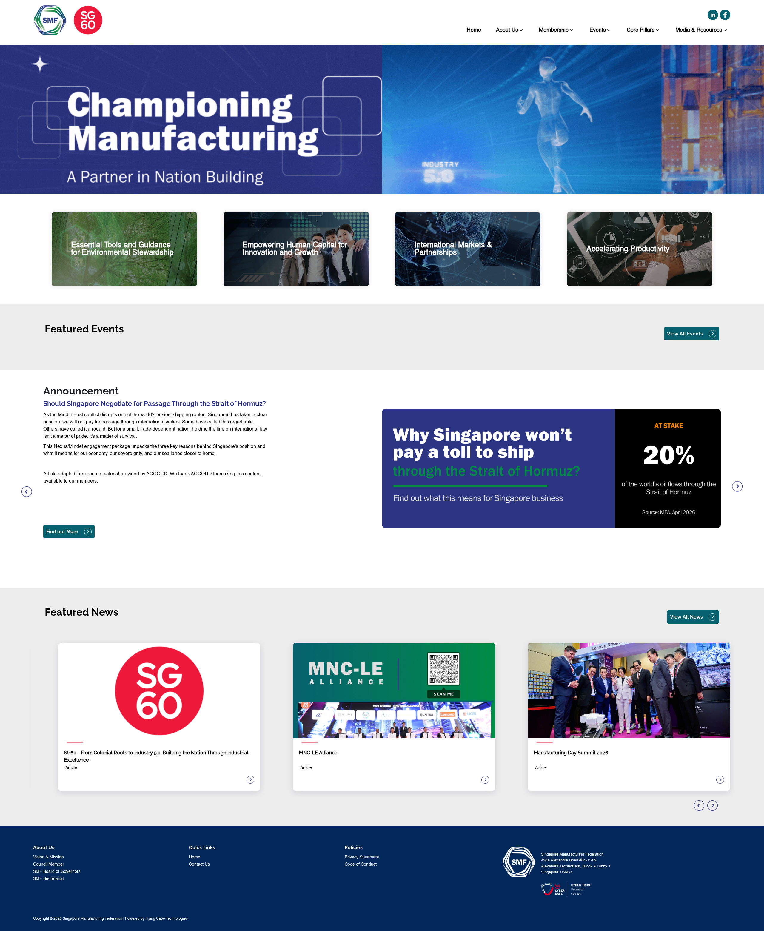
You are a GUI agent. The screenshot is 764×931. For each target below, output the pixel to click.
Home (194, 857)
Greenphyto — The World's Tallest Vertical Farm (108, 549)
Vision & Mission (48, 857)
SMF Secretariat (48, 879)
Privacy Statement (362, 857)
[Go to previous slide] (699, 805)
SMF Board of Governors (57, 872)
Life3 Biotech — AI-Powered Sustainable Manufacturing (116, 557)
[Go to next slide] (712, 805)
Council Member (48, 864)
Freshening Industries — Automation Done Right (109, 565)
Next (737, 486)
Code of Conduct (361, 864)
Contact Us (199, 864)
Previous (26, 491)
